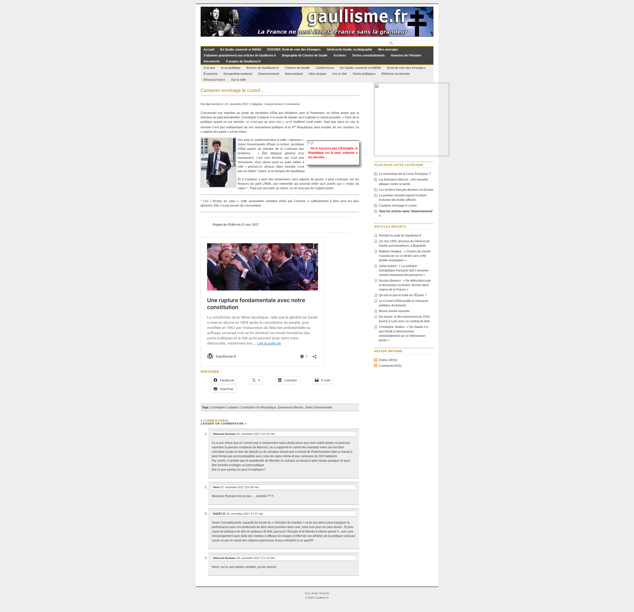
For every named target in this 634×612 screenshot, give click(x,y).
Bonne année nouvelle (394, 311)
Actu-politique (230, 68)
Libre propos (317, 74)
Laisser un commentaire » (224, 423)
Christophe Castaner (224, 407)
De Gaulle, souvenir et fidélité (240, 49)
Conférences (325, 68)
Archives (339, 55)
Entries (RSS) (388, 360)
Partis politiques (364, 74)
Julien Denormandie (318, 407)
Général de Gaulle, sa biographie (349, 49)
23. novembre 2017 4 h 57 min (245, 513)
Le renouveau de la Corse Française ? (405, 174)
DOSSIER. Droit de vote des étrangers (294, 49)
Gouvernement (268, 74)
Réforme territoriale (396, 74)
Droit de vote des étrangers (406, 68)
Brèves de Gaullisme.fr (262, 68)
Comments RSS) (390, 366)
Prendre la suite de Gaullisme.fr (400, 235)
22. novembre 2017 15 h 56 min (240, 487)
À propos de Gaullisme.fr (243, 61)
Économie (211, 74)
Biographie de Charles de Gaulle (304, 55)
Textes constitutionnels (368, 55)
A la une (209, 68)
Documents (212, 61)
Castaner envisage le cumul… (399, 205)
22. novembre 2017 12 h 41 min (256, 433)
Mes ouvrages (388, 49)
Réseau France (214, 79)
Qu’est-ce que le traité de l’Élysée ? (402, 295)
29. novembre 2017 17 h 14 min (256, 558)
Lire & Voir (339, 74)
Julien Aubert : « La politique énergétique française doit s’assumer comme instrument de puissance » (404, 270)
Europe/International (238, 74)
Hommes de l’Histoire (406, 55)
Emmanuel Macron (290, 407)
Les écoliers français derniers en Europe (406, 189)
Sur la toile (238, 79)
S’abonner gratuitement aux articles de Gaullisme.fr (240, 55)
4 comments (292, 104)
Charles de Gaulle (297, 68)
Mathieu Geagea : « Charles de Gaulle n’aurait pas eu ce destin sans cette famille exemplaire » (405, 256)
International (294, 74)
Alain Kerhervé (214, 104)
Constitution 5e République (257, 407)
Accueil (209, 49)
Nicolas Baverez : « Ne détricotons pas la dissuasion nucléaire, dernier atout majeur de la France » (405, 285)
